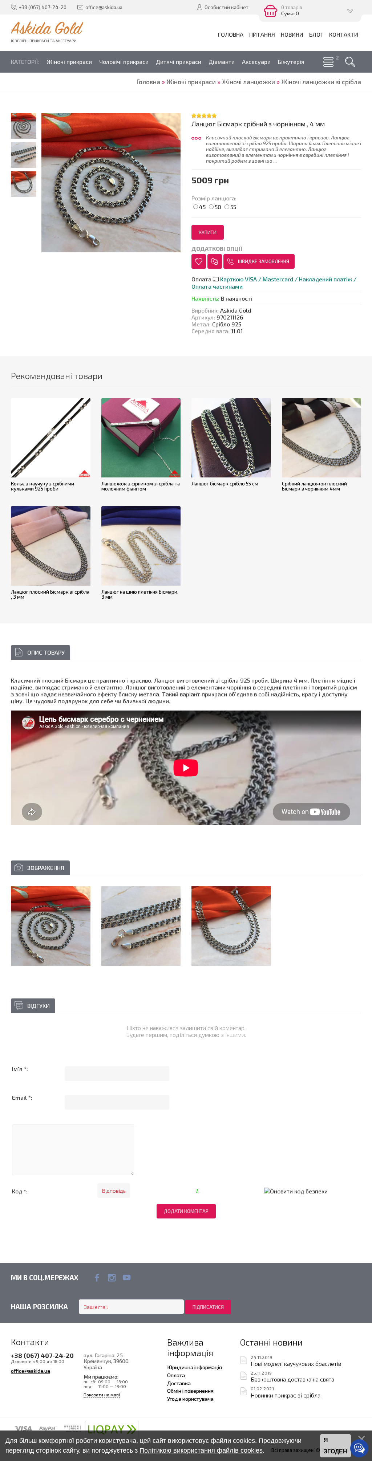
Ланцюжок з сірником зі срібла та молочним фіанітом (140, 486)
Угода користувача (190, 1398)
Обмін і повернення (190, 1390)
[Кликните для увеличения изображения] (50, 926)
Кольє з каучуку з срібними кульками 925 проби (42, 486)
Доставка (179, 1383)
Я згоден (335, 1446)
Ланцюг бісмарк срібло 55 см (224, 484)
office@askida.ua (30, 1370)
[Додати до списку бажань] (198, 261)
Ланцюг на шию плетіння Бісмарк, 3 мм (139, 594)
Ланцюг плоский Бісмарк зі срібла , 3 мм (50, 594)
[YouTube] (126, 1277)
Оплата (176, 1375)
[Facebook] (96, 1277)
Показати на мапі (102, 1394)
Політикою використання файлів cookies (201, 1450)
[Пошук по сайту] (350, 62)
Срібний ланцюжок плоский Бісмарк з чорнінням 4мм (314, 486)
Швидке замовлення (263, 261)
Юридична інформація (194, 1367)
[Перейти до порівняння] (214, 261)
